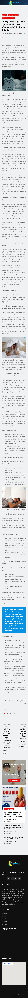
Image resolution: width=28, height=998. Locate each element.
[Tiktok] (12, 878)
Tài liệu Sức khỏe (9, 809)
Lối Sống (4, 924)
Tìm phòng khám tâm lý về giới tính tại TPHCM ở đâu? (13, 838)
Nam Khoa (5, 919)
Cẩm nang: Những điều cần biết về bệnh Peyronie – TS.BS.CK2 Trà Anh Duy (13, 827)
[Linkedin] (19, 878)
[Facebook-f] (8, 878)
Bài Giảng (4, 921)
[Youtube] (15, 878)
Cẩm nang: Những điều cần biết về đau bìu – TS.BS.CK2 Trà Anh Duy (13, 814)
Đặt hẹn (4, 916)
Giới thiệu (4, 913)
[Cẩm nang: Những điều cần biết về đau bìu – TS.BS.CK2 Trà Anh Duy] (14, 798)
